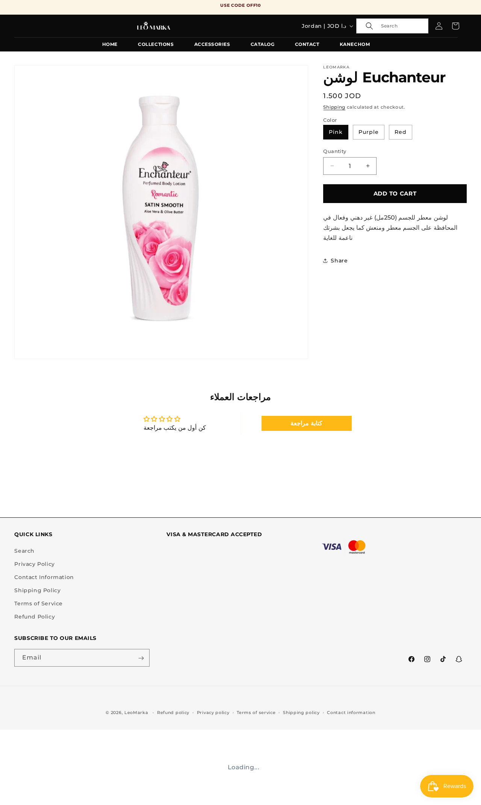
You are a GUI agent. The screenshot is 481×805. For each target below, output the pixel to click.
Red (401, 131)
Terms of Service (38, 603)
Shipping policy (301, 712)
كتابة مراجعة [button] (306, 423)
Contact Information (44, 577)
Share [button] (339, 260)
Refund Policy (34, 617)
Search (24, 550)
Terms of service (256, 712)
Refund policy (173, 712)
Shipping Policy (37, 590)
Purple (368, 131)
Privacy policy (213, 712)
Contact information (351, 712)
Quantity (334, 151)
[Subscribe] (141, 658)
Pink (336, 131)
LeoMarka (136, 712)
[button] (392, 25)
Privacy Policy (34, 564)
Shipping (334, 106)
